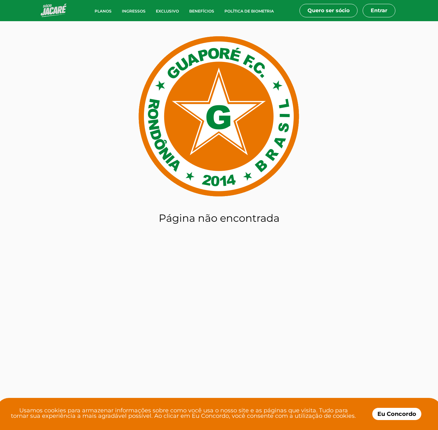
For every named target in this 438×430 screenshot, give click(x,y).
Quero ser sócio (328, 10)
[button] (56, 11)
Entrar (379, 10)
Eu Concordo (396, 413)
